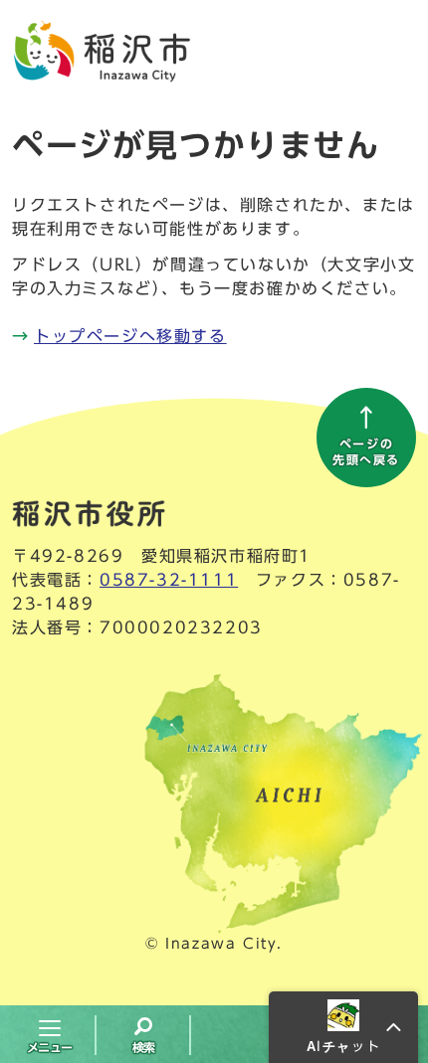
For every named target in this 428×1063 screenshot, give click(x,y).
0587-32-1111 (169, 580)
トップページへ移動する (130, 336)
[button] (343, 1027)
